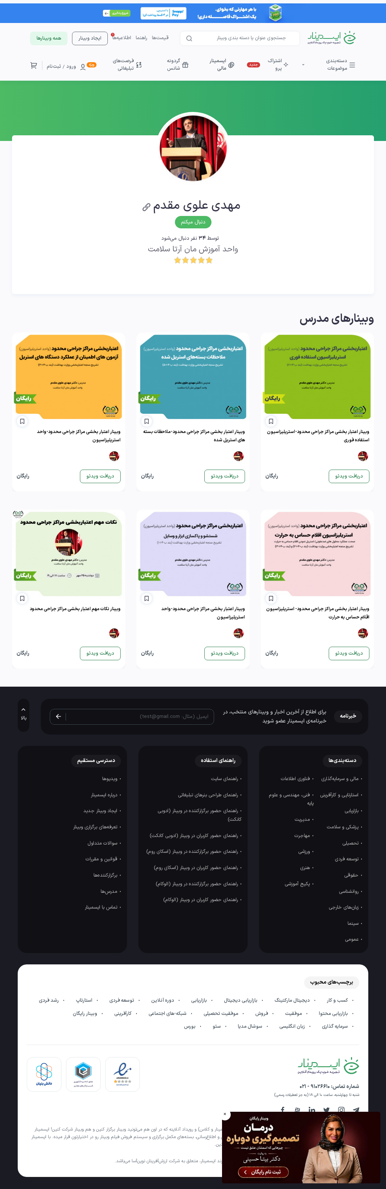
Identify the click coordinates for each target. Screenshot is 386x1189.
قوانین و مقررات (102, 859)
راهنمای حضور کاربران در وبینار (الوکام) (201, 900)
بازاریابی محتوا (334, 1014)
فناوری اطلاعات (296, 779)
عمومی (352, 939)
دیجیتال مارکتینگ (292, 1000)
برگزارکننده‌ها (106, 875)
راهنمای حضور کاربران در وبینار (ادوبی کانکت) (194, 836)
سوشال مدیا (250, 1026)
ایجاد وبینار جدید (101, 811)
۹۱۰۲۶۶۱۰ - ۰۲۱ (315, 1087)
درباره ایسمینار (105, 795)
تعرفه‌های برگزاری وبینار (96, 827)
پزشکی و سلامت (343, 827)
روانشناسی (349, 891)
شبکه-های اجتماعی (168, 1014)
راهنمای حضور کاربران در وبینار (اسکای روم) (196, 868)
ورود (71, 66)
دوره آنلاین (163, 1000)
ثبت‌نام (54, 66)
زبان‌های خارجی (344, 907)
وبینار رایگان (85, 1014)
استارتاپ (84, 1000)
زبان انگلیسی (292, 1026)
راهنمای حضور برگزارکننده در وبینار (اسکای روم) (192, 851)
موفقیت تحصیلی (221, 1014)
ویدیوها (110, 779)
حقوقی (352, 875)
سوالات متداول (103, 843)
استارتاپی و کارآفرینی (340, 795)
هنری (305, 868)
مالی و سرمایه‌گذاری (340, 779)
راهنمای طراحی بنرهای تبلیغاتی (208, 795)
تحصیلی (351, 843)
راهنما (141, 38)
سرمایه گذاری (335, 1026)
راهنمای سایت (225, 779)
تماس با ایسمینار (102, 907)
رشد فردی (49, 1000)
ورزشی (304, 851)
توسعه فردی (347, 859)
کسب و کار (338, 1000)
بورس (190, 1026)
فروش (262, 1014)
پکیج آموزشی (298, 884)
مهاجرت (302, 836)
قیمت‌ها (160, 38)
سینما (354, 923)
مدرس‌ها (110, 891)
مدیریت (303, 819)
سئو (217, 1026)
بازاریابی (352, 811)
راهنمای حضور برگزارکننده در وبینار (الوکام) (197, 884)
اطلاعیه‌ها (121, 38)
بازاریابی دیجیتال (241, 1000)
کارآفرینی (123, 1014)
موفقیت (294, 1014)
